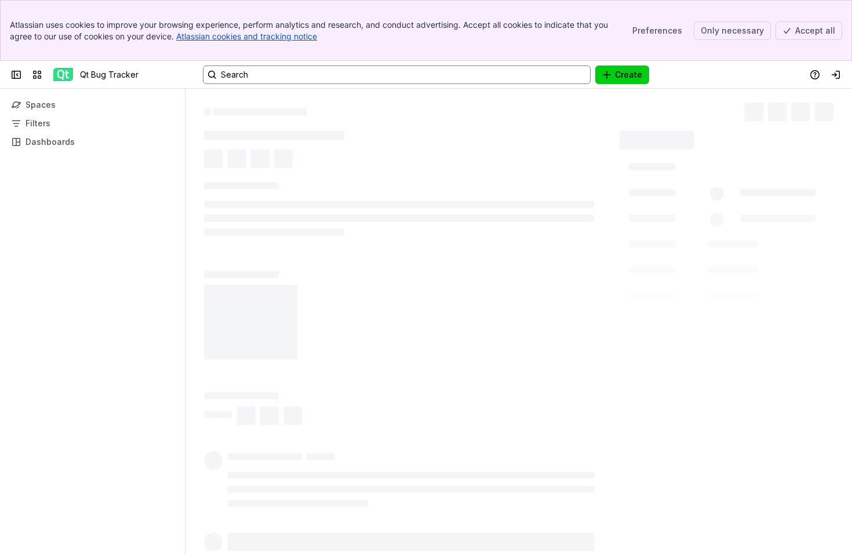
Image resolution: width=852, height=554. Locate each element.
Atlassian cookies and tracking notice (246, 36)
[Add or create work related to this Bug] (215, 178)
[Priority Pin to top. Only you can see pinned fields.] (682, 398)
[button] (723, 167)
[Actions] (829, 110)
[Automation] (734, 136)
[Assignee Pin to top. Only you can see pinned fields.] (691, 193)
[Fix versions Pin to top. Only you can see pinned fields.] (685, 275)
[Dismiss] (243, 462)
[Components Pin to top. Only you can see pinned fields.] (689, 357)
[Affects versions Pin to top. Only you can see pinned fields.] (703, 316)
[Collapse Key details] (197, 206)
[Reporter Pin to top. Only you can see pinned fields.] (688, 234)
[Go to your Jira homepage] (63, 74)
